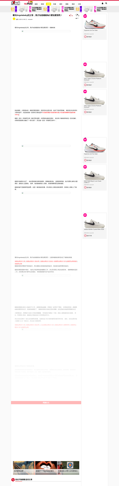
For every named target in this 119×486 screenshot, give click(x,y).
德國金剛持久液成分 (47, 261)
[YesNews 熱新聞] (15, 5)
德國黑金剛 (18, 264)
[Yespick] (28, 4)
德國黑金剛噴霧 (71, 261)
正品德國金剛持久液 (47, 325)
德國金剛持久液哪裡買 (62, 325)
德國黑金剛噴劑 (29, 384)
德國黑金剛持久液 (60, 261)
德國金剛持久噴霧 (31, 381)
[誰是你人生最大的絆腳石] (46, 468)
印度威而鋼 (45, 112)
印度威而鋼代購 (54, 112)
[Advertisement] (46, 103)
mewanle (30, 19)
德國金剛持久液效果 (32, 261)
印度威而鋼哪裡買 (65, 112)
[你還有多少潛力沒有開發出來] (68, 468)
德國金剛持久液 (20, 261)
